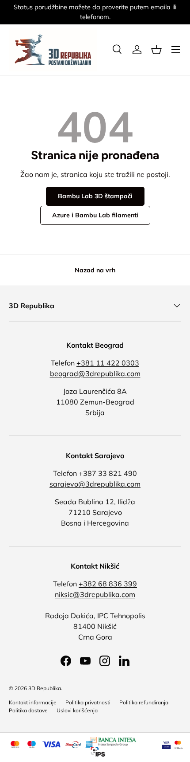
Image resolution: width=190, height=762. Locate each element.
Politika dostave (28, 710)
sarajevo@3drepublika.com (95, 483)
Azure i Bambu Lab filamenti (95, 215)
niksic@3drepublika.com (95, 594)
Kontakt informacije (33, 702)
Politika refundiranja (143, 702)
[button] (156, 49)
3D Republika (44, 688)
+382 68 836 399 (108, 583)
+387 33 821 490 (108, 473)
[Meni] (176, 49)
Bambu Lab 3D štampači (95, 196)
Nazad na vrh (95, 270)
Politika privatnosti (87, 702)
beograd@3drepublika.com (95, 373)
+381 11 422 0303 (107, 362)
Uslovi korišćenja (77, 710)
